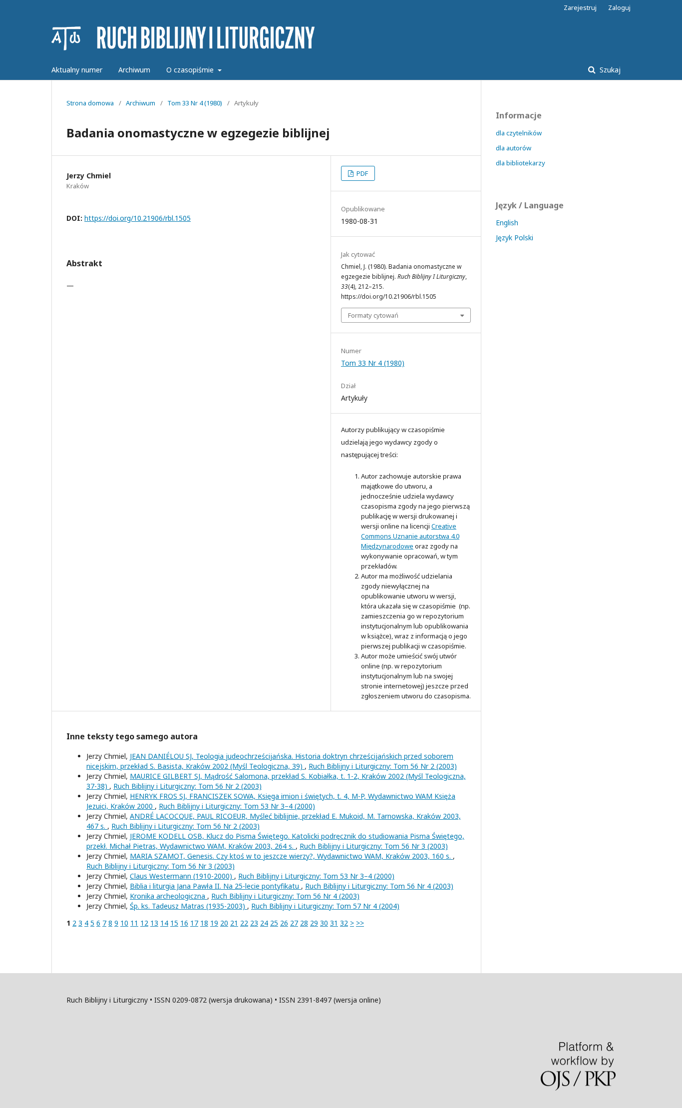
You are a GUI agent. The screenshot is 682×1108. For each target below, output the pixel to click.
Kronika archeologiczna (168, 896)
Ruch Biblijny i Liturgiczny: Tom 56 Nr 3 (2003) (374, 846)
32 (344, 923)
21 (234, 923)
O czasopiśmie (191, 69)
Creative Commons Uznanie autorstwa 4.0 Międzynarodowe (410, 536)
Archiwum (134, 69)
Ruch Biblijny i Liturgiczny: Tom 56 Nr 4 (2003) (379, 886)
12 (144, 923)
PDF (361, 173)
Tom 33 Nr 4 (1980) (194, 102)
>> (360, 923)
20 (224, 923)
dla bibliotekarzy (520, 162)
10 (124, 923)
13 (154, 923)
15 (174, 923)
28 (304, 923)
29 (314, 923)
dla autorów (513, 147)
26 (284, 923)
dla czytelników (519, 132)
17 (194, 923)
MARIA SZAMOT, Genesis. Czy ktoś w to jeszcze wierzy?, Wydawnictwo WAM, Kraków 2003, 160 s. (291, 856)
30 (324, 923)
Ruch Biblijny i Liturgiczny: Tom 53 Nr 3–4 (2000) (237, 806)
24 (264, 923)
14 (164, 923)
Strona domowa (90, 102)
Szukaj (609, 69)
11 (134, 923)
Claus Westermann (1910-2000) (182, 876)
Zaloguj (619, 7)
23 (254, 923)
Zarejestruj (580, 7)
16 (184, 923)
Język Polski (514, 237)
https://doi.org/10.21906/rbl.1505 (137, 218)
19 (214, 923)
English (507, 222)
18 (204, 923)
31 (334, 923)
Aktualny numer (76, 69)
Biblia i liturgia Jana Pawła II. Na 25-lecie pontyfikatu (215, 886)
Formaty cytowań (373, 315)
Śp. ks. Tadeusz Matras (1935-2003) (188, 906)
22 (244, 923)
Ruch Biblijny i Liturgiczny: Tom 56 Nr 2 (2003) (383, 766)
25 (274, 923)
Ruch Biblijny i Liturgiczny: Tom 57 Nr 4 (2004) (325, 906)
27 (294, 923)
